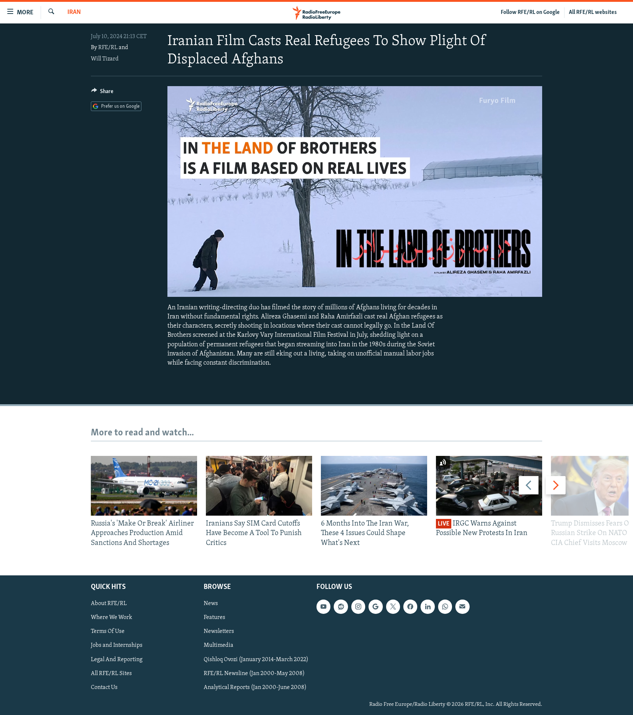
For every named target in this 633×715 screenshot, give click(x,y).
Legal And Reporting (116, 660)
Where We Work (111, 617)
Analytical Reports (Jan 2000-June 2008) (255, 687)
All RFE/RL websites (593, 12)
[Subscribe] (462, 606)
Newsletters (219, 632)
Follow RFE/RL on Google (530, 12)
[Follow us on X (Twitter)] (393, 606)
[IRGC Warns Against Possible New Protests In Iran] (489, 486)
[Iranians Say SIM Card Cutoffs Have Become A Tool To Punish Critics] (259, 486)
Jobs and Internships (116, 646)
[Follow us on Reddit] (341, 606)
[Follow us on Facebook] (410, 606)
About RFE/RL (109, 604)
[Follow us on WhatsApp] (445, 606)
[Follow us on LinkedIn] (427, 606)
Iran (74, 12)
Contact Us (104, 687)
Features (214, 617)
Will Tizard (105, 59)
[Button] (102, 93)
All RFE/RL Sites (111, 674)
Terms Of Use (108, 632)
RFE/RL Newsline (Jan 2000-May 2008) (254, 674)
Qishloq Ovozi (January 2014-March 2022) (256, 660)
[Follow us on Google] (375, 606)
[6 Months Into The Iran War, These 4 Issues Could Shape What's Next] (374, 486)
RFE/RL (108, 48)
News (211, 604)
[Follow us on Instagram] (358, 606)
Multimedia (218, 646)
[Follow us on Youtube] (323, 606)
